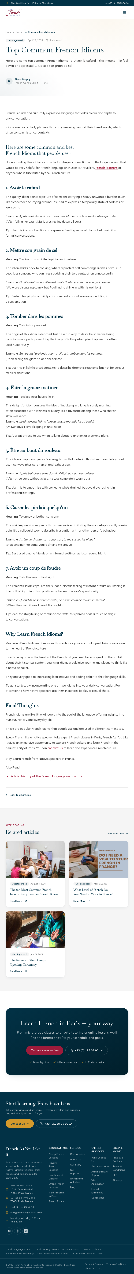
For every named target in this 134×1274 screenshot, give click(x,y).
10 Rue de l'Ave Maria (42, 3)
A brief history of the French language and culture (47, 776)
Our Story (75, 1164)
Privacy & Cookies (94, 1264)
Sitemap (117, 1180)
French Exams (56, 1201)
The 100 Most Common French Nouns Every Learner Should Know (34, 892)
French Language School (18, 1249)
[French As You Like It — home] (13, 12)
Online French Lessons (83, 1253)
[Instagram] (17, 1231)
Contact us (17, 1123)
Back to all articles (20, 794)
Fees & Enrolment (92, 1249)
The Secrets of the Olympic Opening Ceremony (28, 962)
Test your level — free (44, 1050)
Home (9, 32)
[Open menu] (124, 12)
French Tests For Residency (20, 1253)
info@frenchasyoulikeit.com (26, 1212)
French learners (106, 167)
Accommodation (100, 1166)
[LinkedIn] (25, 1231)
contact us (55, 748)
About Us (75, 1159)
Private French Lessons (53, 1166)
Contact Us (97, 1197)
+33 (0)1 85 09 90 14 (118, 3)
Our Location (77, 1154)
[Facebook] (9, 1231)
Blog (17, 32)
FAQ (115, 1175)
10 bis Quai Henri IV (19, 3)
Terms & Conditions (116, 1264)
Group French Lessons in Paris (52, 1253)
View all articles (116, 833)
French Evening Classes (47, 1249)
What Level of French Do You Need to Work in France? (93, 892)
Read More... (17, 901)
